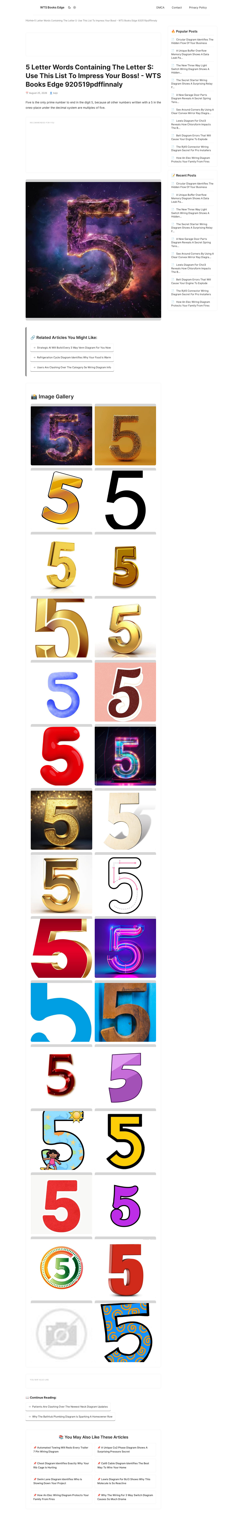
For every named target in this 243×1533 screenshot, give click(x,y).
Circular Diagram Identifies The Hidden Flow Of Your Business (192, 41)
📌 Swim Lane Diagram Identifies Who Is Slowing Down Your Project (57, 1481)
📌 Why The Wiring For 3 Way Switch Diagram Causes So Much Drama (125, 1497)
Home (29, 20)
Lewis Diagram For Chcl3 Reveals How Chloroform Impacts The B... (191, 124)
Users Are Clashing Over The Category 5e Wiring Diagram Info (74, 367)
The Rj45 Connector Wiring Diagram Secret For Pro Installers (191, 148)
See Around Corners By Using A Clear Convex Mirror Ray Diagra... (192, 111)
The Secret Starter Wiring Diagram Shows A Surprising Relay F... (191, 84)
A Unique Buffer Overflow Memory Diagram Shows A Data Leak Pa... (190, 54)
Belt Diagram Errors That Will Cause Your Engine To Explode (191, 137)
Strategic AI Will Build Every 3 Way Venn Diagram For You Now (74, 347)
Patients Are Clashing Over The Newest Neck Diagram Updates (70, 1406)
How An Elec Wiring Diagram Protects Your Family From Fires (190, 159)
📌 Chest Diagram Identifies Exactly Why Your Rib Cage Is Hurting (61, 1465)
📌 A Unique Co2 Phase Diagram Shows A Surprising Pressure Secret (122, 1449)
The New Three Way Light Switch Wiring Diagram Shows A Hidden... (190, 69)
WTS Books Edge (52, 7)
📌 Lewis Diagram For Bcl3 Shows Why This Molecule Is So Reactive (123, 1481)
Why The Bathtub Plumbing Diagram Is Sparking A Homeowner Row (72, 1416)
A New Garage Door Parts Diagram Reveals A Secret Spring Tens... (191, 98)
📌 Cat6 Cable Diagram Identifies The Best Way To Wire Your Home (123, 1465)
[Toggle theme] (72, 7)
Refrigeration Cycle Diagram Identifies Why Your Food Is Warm (74, 357)
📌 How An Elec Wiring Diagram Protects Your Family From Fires (61, 1497)
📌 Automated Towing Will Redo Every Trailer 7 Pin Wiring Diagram (60, 1449)
